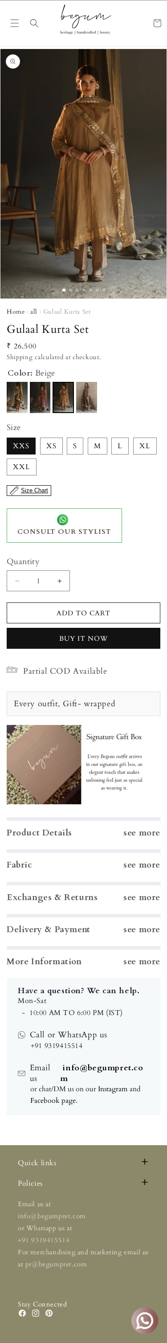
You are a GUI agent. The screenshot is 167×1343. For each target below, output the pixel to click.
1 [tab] (63, 290)
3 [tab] (77, 290)
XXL (21, 467)
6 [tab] (97, 290)
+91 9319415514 (43, 1240)
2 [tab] (70, 290)
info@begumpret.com (101, 1073)
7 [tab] (104, 290)
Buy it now (83, 638)
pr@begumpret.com (56, 1264)
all (33, 311)
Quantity (23, 561)
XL (145, 446)
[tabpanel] (83, 173)
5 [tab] (90, 290)
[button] (34, 23)
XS (51, 446)
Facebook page (53, 1101)
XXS (21, 446)
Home (15, 311)
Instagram (113, 1089)
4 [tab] (84, 290)
